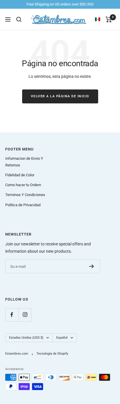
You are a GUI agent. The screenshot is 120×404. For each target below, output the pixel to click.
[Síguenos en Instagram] (24, 314)
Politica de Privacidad (22, 205)
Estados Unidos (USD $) (26, 338)
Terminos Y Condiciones (25, 195)
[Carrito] (109, 19)
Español (62, 338)
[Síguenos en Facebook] (11, 314)
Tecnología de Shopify (52, 353)
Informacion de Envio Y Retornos (24, 161)
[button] (100, 19)
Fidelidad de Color (19, 175)
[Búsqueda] (19, 19)
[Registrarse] (91, 266)
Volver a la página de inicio (60, 96)
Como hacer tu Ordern (23, 185)
